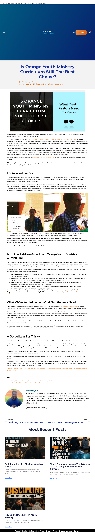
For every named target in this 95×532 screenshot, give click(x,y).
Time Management (56, 84)
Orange (45, 84)
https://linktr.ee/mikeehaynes (36, 407)
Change (23, 84)
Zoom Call (39, 328)
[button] (4, 32)
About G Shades (21, 531)
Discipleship (37, 84)
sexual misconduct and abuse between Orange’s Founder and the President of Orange (52, 139)
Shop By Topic (51, 531)
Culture (30, 84)
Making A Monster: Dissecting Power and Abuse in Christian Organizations (32, 381)
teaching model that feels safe (69, 306)
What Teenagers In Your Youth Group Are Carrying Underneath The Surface (70, 467)
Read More (8, 478)
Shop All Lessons (65, 531)
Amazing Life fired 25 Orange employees (43, 157)
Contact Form (30, 328)
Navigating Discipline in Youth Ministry (21, 516)
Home (2, 3)
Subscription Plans (36, 531)
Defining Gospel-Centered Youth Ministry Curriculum (26, 383)
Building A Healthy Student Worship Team (24, 465)
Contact (77, 531)
